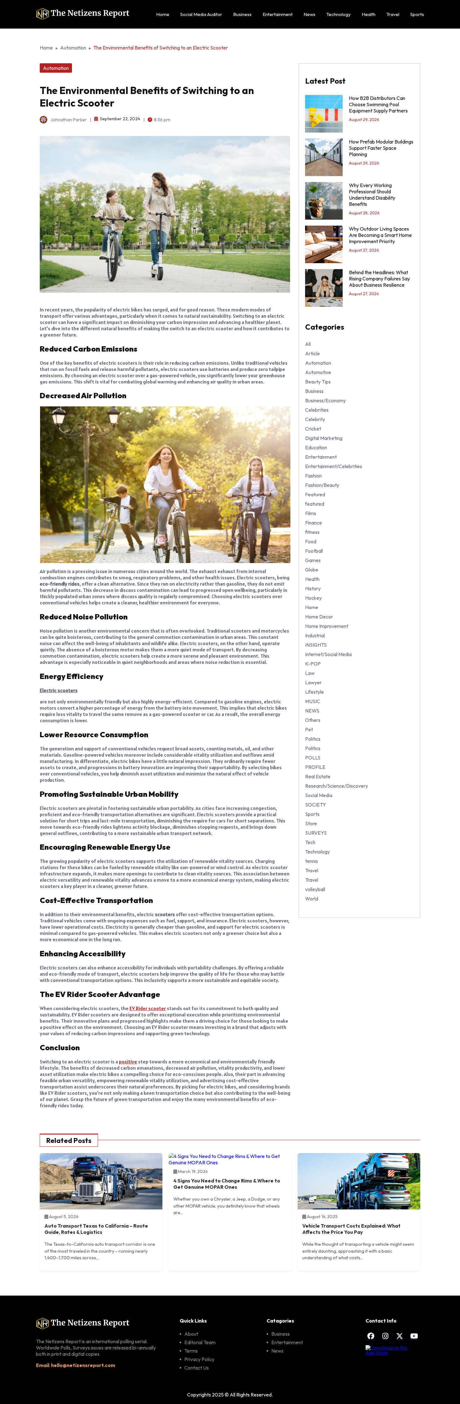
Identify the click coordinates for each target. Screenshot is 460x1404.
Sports (417, 14)
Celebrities (317, 410)
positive (128, 1061)
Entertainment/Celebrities (333, 466)
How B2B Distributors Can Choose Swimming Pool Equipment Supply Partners (378, 104)
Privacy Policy (199, 1359)
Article (312, 353)
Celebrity (315, 419)
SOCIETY (315, 804)
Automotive (318, 372)
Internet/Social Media (328, 654)
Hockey (313, 598)
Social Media (318, 795)
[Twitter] (399, 1336)
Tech (310, 842)
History (313, 588)
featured (314, 504)
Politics (312, 739)
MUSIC (312, 701)
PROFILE (315, 767)
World (311, 898)
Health (369, 14)
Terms (191, 1351)
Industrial (315, 635)
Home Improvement (326, 626)
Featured (315, 494)
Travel (392, 14)
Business (242, 14)
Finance (313, 522)
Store (311, 823)
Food (310, 541)
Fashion (313, 475)
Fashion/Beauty (322, 485)
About (191, 1334)
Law (309, 673)
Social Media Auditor (201, 14)
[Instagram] (385, 1336)
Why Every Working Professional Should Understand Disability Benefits (372, 194)
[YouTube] (414, 1336)
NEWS (312, 710)
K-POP (313, 663)
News (309, 14)
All (308, 344)
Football (314, 551)
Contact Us (196, 1368)
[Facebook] (370, 1336)
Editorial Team (200, 1342)
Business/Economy (325, 400)
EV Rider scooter (148, 1008)
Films (310, 513)
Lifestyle (314, 692)
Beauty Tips (318, 381)
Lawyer (313, 682)
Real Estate (317, 776)
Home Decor (319, 616)
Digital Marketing (323, 438)
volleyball (315, 889)
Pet (309, 729)
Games (313, 560)
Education (316, 447)
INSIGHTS (316, 645)
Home (162, 14)
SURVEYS (316, 833)
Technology (338, 14)
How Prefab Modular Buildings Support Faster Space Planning (381, 147)
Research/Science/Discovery (336, 786)
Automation (73, 47)
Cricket (313, 428)
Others (312, 720)
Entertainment (278, 14)
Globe (311, 569)
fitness (312, 532)
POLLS (312, 757)
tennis (311, 861)
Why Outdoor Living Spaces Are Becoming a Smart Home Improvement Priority (380, 235)
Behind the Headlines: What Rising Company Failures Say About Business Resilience (379, 278)
